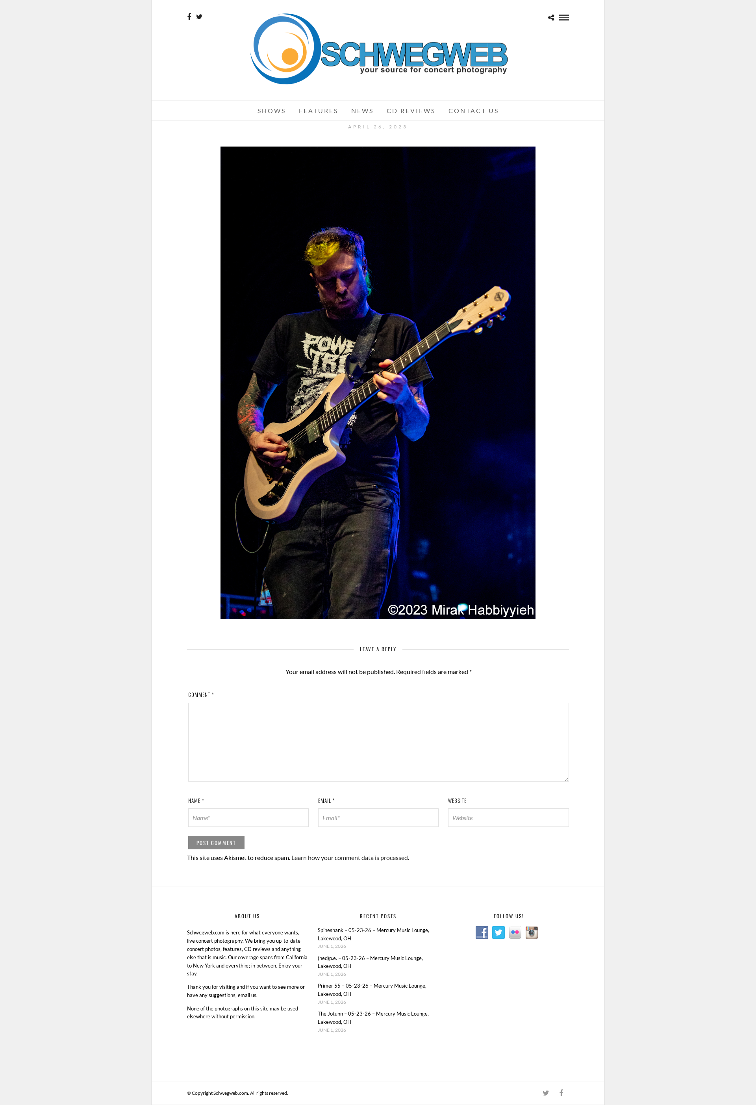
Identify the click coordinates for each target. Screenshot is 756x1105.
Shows (272, 110)
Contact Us (473, 110)
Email (326, 800)
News (362, 110)
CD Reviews (411, 110)
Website (457, 800)
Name (196, 800)
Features (318, 110)
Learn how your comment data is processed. (350, 857)
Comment (201, 694)
